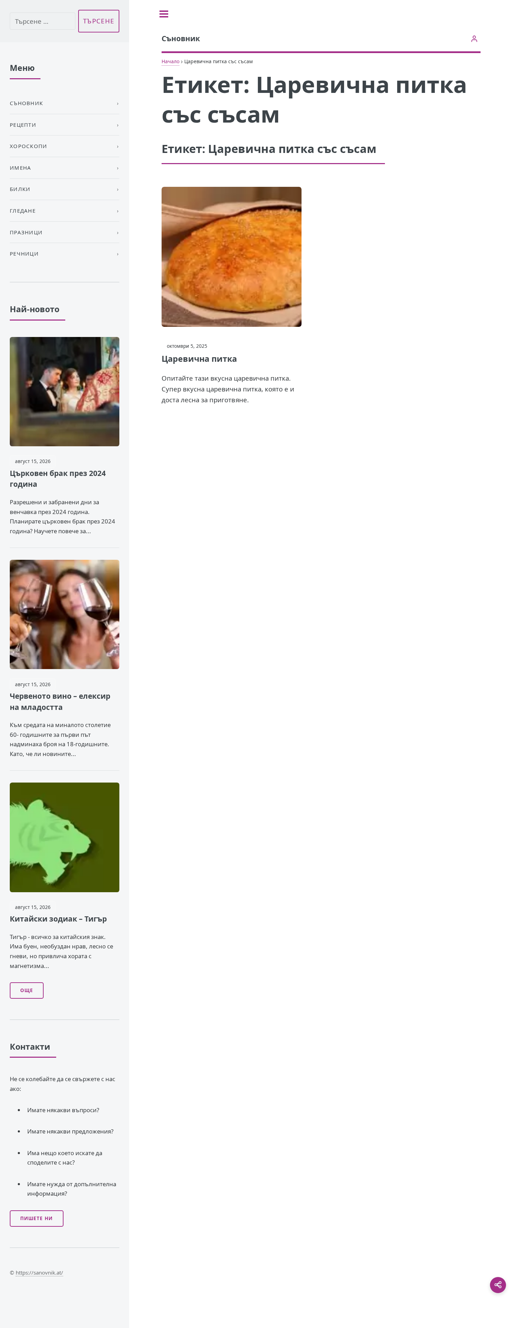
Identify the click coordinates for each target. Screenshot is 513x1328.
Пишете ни (36, 1218)
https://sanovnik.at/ (39, 1272)
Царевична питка (199, 358)
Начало (170, 61)
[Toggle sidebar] (163, 13)
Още (26, 990)
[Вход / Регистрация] (474, 38)
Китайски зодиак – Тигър (58, 919)
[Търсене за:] (42, 21)
